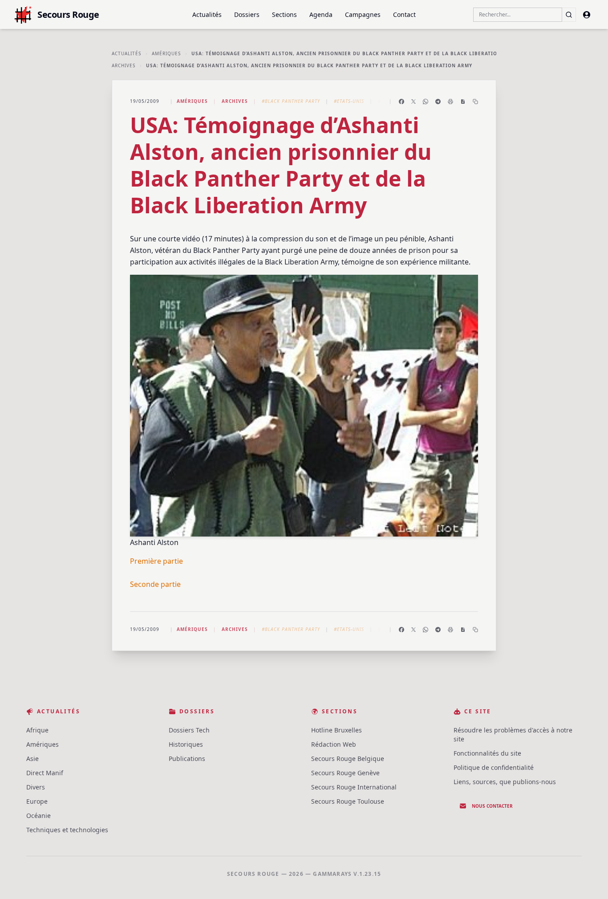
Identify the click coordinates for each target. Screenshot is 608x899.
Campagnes (363, 14)
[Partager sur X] (413, 101)
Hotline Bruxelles (336, 730)
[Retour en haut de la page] (588, 879)
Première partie (156, 561)
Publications (187, 758)
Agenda (320, 14)
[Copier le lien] (475, 101)
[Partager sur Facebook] (401, 101)
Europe (37, 801)
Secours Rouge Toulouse (347, 801)
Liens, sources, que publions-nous (505, 781)
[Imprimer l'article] (450, 101)
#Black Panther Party (291, 101)
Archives (123, 65)
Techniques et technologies (67, 830)
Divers (35, 787)
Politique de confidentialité (494, 767)
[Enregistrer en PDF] (463, 101)
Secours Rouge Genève (345, 773)
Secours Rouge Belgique (347, 758)
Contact (404, 14)
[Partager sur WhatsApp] (425, 101)
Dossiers (246, 14)
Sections (284, 14)
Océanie (38, 815)
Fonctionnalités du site (487, 753)
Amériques (166, 53)
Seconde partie (155, 584)
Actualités (207, 14)
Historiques (186, 744)
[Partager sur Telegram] (438, 101)
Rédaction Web (333, 744)
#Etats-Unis (349, 101)
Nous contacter (492, 806)
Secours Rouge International (354, 787)
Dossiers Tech (189, 730)
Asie (32, 758)
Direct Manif (44, 773)
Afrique (37, 730)
